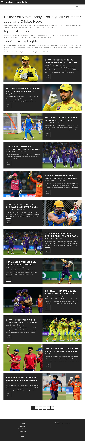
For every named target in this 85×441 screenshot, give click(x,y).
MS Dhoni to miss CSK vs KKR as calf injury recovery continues (23, 90)
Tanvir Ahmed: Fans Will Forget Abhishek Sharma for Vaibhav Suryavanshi (60, 177)
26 (52, 408)
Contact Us (22, 434)
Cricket (53, 65)
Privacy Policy (22, 431)
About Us (22, 426)
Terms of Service (22, 429)
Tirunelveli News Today (15, 2)
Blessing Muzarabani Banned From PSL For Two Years (61, 234)
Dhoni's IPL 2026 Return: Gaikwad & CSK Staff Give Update (21, 205)
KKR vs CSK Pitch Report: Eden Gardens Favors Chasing (21, 263)
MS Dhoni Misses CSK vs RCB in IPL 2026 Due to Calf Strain (61, 119)
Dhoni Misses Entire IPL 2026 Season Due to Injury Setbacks (61, 61)
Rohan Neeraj (61, 65)
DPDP (22, 436)
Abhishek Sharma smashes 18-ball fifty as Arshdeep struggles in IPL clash (22, 379)
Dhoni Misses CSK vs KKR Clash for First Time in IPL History (22, 321)
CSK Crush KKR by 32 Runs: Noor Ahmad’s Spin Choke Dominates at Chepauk (60, 292)
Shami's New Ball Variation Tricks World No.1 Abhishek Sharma (62, 350)
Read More (47, 76)
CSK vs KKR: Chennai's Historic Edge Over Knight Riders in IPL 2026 (22, 148)
